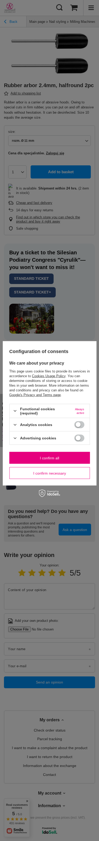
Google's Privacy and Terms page (35, 395)
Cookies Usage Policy (48, 376)
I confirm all (49, 458)
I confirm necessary (49, 473)
